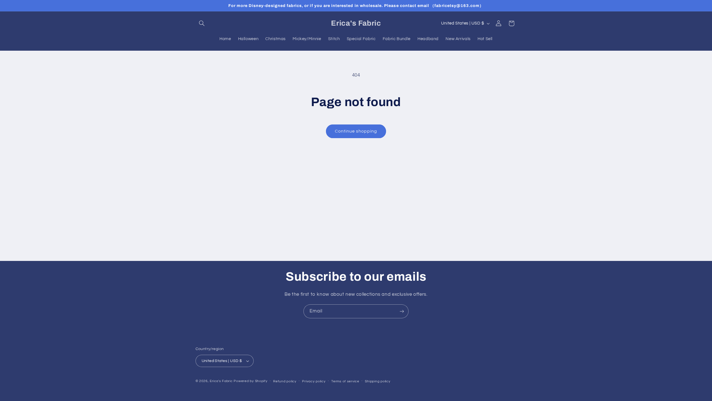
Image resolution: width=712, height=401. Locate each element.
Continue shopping (356, 131)
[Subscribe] (401, 311)
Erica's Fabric (221, 381)
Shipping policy (377, 381)
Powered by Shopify (250, 381)
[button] (202, 23)
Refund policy (284, 381)
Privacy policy (313, 381)
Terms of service (345, 381)
